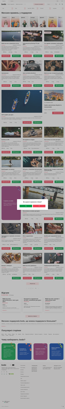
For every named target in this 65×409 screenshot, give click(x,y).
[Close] (46, 200)
